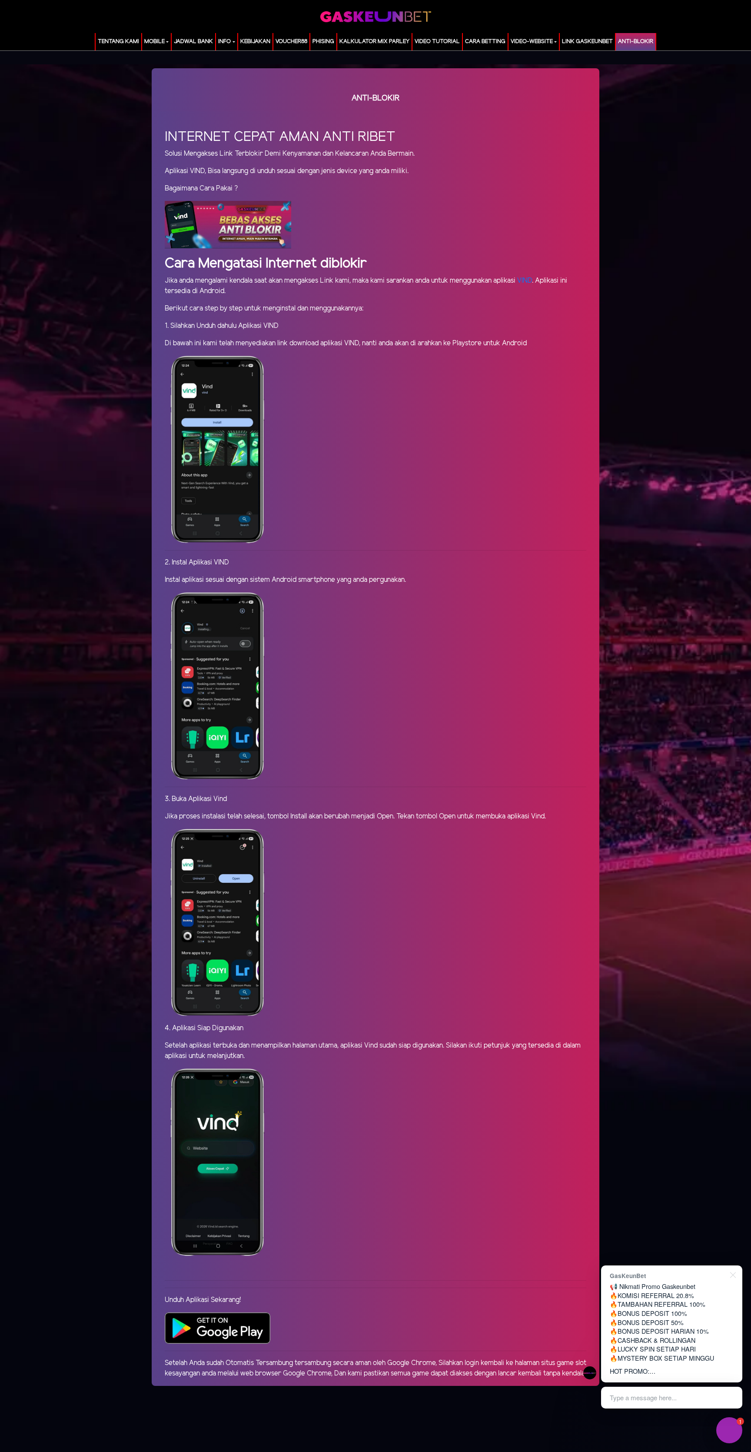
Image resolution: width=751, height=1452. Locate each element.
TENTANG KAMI (118, 41)
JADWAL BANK (193, 41)
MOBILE (154, 41)
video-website (532, 41)
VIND (524, 281)
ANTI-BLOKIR (635, 41)
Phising (323, 41)
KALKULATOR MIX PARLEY (374, 41)
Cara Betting (485, 41)
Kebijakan (255, 41)
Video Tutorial (437, 41)
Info (224, 41)
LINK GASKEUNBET (587, 41)
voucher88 (291, 41)
